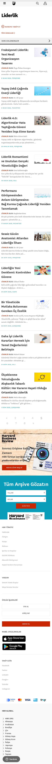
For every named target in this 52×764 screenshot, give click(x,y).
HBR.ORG (9, 718)
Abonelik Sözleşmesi (10, 560)
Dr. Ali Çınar (18, 98)
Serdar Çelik (18, 316)
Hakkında (5, 532)
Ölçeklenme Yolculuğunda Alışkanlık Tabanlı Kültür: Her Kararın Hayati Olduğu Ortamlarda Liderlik (24, 383)
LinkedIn (5, 675)
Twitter (4, 670)
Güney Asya (10, 736)
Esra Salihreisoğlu (21, 170)
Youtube (5, 684)
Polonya (8, 748)
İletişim (5, 537)
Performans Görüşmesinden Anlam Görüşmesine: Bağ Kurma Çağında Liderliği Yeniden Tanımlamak (26, 199)
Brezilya (8, 727)
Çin (6, 730)
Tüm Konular (7, 33)
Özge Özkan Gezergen (22, 68)
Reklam (5, 546)
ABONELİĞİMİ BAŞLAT (14, 468)
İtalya (7, 742)
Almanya (9, 721)
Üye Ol (26, 607)
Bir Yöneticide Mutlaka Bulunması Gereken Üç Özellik (14, 306)
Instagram (6, 689)
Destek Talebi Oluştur (10, 582)
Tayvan (8, 754)
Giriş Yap (26, 613)
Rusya (7, 751)
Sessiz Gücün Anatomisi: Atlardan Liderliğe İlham (14, 238)
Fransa (8, 733)
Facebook (5, 666)
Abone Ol (26, 624)
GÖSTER (26, 506)
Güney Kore (10, 739)
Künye (4, 541)
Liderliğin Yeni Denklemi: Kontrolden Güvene (16, 272)
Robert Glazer (19, 354)
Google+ (5, 680)
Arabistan (9, 724)
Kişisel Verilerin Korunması (12, 565)
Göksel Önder (19, 282)
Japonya (9, 745)
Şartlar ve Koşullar (9, 551)
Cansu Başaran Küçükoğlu (34, 316)
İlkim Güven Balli (20, 136)
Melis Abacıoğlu (20, 397)
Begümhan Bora (20, 213)
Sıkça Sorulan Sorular (10, 587)
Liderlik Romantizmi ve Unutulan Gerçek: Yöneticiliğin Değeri (15, 161)
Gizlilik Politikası (8, 555)
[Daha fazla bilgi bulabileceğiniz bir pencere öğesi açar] (11, 759)
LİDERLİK (5, 68)
